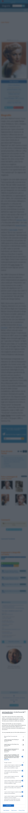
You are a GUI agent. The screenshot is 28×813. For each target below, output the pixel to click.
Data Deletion (6, 810)
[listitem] (14, 737)
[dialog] (14, 761)
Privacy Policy (22, 810)
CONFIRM (8, 805)
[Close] (25, 712)
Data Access (14, 810)
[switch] (23, 740)
